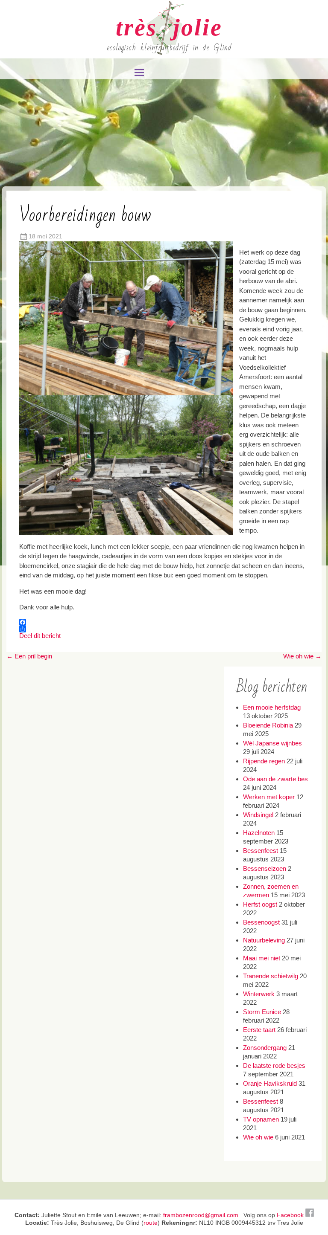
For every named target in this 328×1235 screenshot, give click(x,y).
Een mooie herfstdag (272, 707)
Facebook (291, 1215)
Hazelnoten (259, 832)
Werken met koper (269, 796)
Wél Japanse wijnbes (272, 743)
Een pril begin (29, 656)
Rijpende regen (264, 761)
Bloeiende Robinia (268, 725)
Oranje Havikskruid (270, 1083)
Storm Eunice (262, 1011)
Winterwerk (259, 993)
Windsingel (258, 814)
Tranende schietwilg (270, 976)
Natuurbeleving (264, 940)
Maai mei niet (261, 958)
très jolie (169, 27)
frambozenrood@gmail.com (200, 1215)
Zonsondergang (265, 1047)
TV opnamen (261, 1119)
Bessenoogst (261, 922)
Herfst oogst (260, 904)
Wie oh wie (302, 656)
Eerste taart (259, 1029)
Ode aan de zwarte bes (275, 779)
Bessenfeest (260, 850)
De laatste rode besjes (274, 1065)
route (151, 1222)
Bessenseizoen (264, 868)
